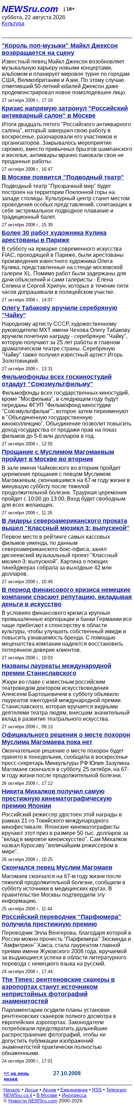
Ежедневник (74, 1089)
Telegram (116, 1089)
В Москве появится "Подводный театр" (63, 177)
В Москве (46, 1095)
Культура (13, 23)
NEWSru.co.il (17, 1095)
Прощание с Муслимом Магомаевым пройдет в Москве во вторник (58, 455)
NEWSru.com (30, 9)
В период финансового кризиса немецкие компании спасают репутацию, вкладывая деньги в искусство (67, 597)
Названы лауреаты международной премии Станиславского (56, 669)
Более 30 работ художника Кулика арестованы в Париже (54, 236)
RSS (97, 1089)
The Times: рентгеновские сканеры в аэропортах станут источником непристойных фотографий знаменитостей (58, 990)
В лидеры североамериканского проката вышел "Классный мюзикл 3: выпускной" (66, 524)
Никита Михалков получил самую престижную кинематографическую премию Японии (57, 798)
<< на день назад (16, 1075)
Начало (11, 1089)
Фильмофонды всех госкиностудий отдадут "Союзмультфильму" (57, 380)
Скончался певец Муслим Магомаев (57, 867)
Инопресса (74, 1095)
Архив (49, 1089)
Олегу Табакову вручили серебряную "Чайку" (59, 311)
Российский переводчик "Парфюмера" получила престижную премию (61, 920)
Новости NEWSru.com (32, 1100)
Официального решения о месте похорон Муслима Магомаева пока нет (66, 738)
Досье (31, 1089)
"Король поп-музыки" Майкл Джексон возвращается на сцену (60, 49)
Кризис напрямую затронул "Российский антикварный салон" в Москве (65, 112)
